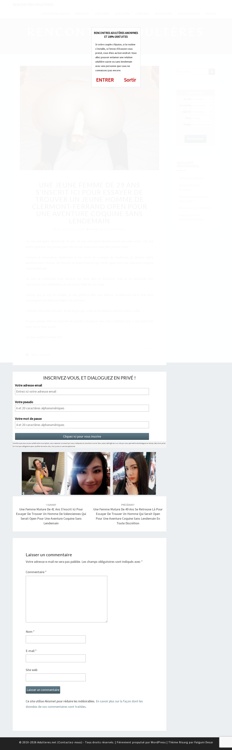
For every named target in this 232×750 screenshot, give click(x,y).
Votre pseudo (24, 402)
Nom (30, 631)
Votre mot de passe (28, 418)
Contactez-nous (70, 742)
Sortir (130, 79)
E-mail (31, 651)
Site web (31, 670)
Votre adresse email (28, 385)
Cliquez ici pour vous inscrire (82, 436)
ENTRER (105, 79)
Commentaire (36, 572)
